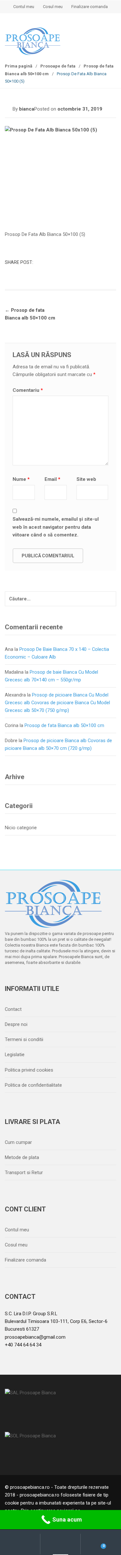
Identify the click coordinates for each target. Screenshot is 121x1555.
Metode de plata (22, 1157)
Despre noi (16, 1024)
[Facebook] (11, 979)
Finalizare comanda (89, 6)
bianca (26, 109)
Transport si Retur (24, 1172)
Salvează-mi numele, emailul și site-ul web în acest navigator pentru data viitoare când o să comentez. (56, 527)
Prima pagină (18, 66)
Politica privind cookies (29, 1070)
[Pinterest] (66, 979)
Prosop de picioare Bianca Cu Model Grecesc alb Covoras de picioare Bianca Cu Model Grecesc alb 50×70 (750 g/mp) (57, 702)
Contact (13, 1009)
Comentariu (28, 390)
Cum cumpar (18, 1142)
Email (52, 479)
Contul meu (23, 6)
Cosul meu (53, 6)
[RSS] (79, 979)
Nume (21, 479)
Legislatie (15, 1054)
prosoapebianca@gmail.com (35, 1337)
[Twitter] (25, 979)
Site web (86, 479)
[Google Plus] (52, 979)
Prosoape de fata (58, 66)
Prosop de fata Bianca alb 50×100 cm (64, 725)
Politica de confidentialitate (33, 1085)
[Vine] (39, 979)
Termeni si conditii (24, 1039)
